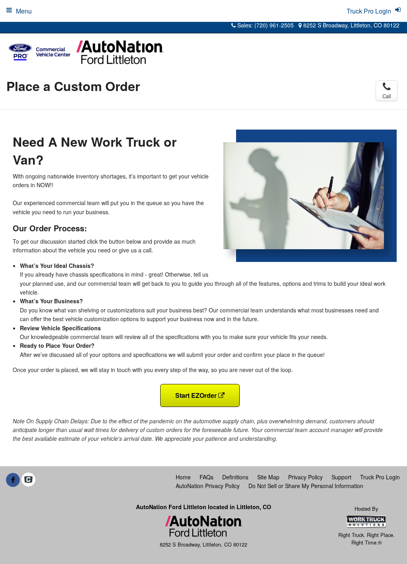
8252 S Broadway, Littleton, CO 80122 (350, 25)
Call (386, 96)
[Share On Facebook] (13, 480)
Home (183, 477)
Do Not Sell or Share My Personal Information (305, 486)
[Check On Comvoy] (28, 480)
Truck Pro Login (380, 477)
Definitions (235, 477)
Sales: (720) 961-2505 (265, 25)
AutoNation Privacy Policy (208, 486)
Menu (24, 11)
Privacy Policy (305, 477)
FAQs (206, 477)
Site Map (268, 477)
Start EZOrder (196, 395)
